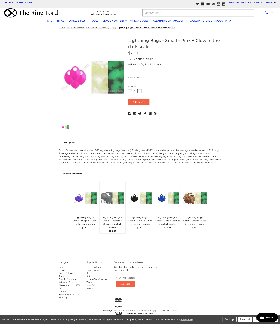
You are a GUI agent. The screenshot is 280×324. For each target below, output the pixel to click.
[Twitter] (145, 113)
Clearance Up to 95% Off (169, 20)
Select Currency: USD (18, 2)
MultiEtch (91, 285)
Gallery (195, 20)
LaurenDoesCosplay (96, 279)
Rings (60, 20)
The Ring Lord (93, 267)
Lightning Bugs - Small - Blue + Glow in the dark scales (167, 220)
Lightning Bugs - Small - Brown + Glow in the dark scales (195, 220)
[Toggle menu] (6, 21)
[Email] (134, 113)
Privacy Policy (187, 319)
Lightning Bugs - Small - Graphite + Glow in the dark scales (112, 222)
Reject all (245, 319)
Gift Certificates (240, 2)
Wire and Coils (139, 20)
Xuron (89, 273)
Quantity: (132, 86)
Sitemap (63, 297)
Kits (49, 20)
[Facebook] (129, 113)
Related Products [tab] (72, 173)
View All (90, 288)
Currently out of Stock (195, 201)
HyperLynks (92, 270)
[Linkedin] (150, 113)
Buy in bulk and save (151, 64)
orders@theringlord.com (103, 14)
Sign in (258, 2)
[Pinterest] (155, 113)
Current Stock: (137, 77)
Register (271, 2)
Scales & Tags (77, 20)
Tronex (89, 282)
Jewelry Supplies (114, 20)
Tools (94, 20)
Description (68, 142)
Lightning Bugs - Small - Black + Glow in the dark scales (139, 220)
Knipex (89, 276)
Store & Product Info (217, 20)
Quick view (86, 195)
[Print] (139, 113)
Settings (229, 319)
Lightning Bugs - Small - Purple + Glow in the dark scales (85, 220)
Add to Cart (86, 201)
